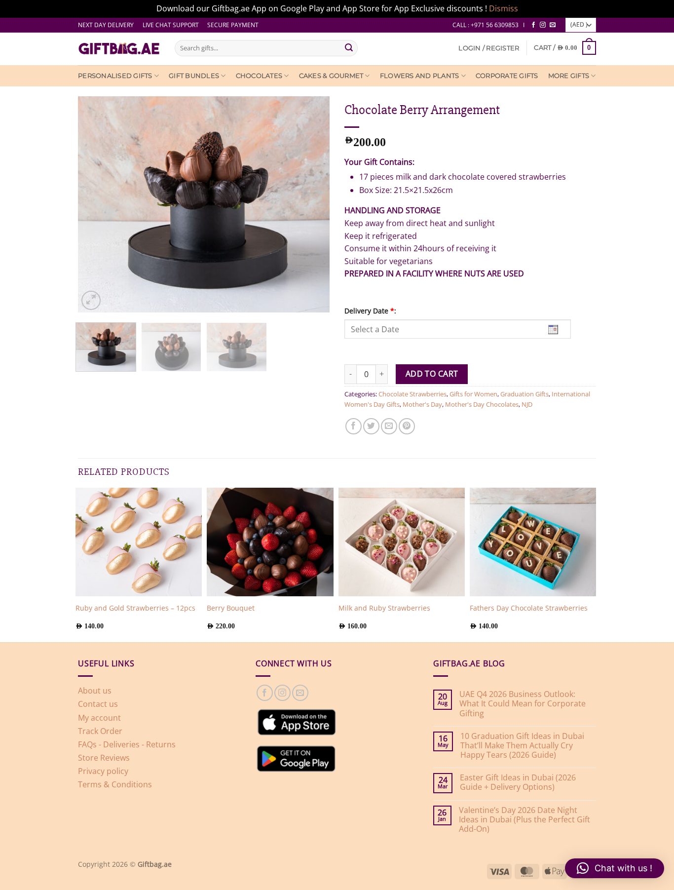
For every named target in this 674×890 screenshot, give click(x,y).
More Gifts (569, 75)
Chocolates (259, 75)
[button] (488, 48)
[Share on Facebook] (353, 426)
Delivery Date (370, 310)
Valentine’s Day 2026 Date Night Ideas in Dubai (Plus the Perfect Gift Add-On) (524, 820)
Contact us (98, 703)
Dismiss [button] (503, 8)
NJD (527, 404)
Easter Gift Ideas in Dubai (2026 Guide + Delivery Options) (518, 782)
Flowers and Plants (419, 75)
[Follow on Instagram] (543, 25)
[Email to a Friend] (389, 426)
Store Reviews (104, 757)
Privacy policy (103, 771)
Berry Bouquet (231, 608)
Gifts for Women (473, 393)
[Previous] (78, 204)
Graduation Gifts (524, 393)
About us (95, 690)
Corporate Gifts (507, 75)
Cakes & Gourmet (331, 75)
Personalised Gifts (115, 75)
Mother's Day (422, 404)
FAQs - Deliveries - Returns (127, 744)
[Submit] (348, 47)
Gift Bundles (194, 75)
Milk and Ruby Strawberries (384, 608)
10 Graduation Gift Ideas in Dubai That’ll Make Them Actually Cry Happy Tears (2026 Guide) (522, 746)
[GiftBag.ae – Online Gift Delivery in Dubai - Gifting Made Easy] (119, 48)
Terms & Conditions (115, 784)
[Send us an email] (553, 25)
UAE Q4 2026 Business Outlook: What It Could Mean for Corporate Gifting (522, 704)
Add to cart (432, 373)
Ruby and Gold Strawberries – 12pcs (135, 608)
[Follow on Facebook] (533, 25)
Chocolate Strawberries (412, 393)
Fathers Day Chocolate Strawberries (529, 608)
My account (99, 717)
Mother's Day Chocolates (482, 404)
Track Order (100, 731)
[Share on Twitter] (371, 426)
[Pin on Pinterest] (407, 426)
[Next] (329, 204)
